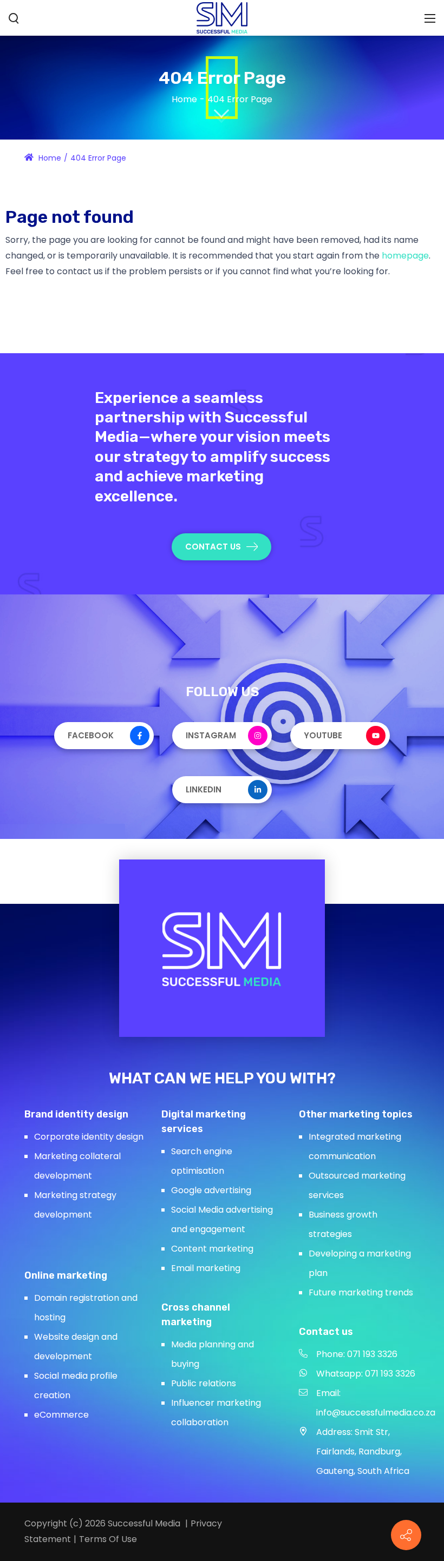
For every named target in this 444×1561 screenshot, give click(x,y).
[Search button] (14, 18)
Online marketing (65, 1275)
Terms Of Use (108, 1539)
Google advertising (211, 1190)
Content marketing (212, 1248)
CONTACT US (213, 546)
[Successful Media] (222, 17)
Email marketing (205, 1268)
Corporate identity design (88, 1136)
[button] (406, 1535)
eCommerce (61, 1414)
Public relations (203, 1383)
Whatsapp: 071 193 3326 (365, 1373)
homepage (405, 255)
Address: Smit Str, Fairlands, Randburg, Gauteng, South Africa (362, 1451)
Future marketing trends (361, 1292)
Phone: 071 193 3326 (356, 1354)
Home (184, 99)
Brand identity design (76, 1114)
